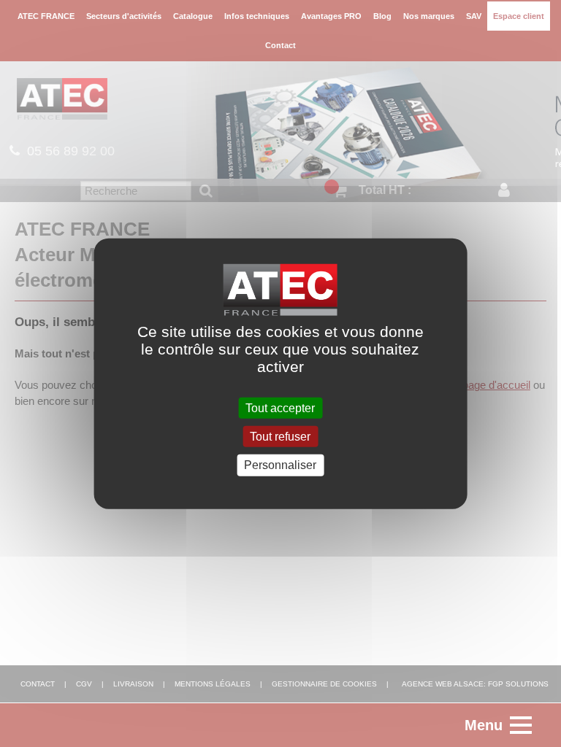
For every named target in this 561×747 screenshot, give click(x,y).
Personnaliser (280, 465)
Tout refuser (280, 436)
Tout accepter (280, 408)
